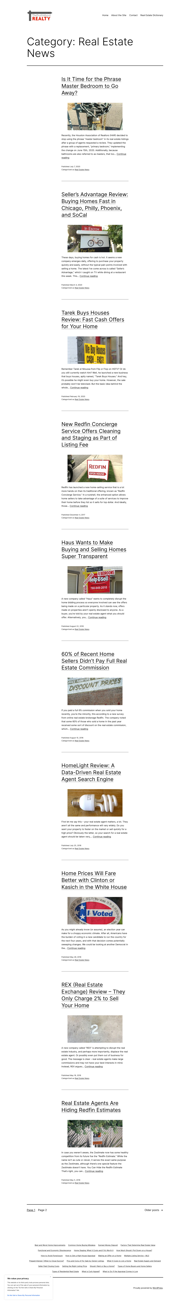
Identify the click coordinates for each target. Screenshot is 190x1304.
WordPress (158, 1288)
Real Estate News (82, 169)
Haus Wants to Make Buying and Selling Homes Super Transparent (93, 549)
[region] (28, 1287)
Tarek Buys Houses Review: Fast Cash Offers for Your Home (92, 319)
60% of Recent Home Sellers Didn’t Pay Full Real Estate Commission (94, 661)
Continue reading (89, 276)
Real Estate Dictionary (151, 15)
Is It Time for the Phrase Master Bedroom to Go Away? (91, 86)
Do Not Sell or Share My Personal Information (23, 1295)
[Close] (50, 1276)
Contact (133, 15)
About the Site (118, 15)
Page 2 (42, 1210)
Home (105, 15)
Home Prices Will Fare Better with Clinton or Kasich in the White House (94, 880)
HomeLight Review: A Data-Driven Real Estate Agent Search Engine (91, 772)
